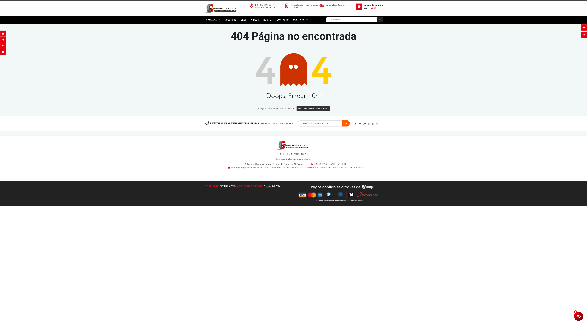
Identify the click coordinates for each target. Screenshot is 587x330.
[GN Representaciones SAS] (293, 145)
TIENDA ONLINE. (211, 186)
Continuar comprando (315, 108)
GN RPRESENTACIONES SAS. (249, 186)
